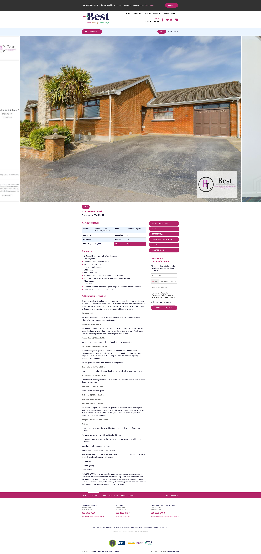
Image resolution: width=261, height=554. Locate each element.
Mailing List (157, 13)
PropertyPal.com (173, 551)
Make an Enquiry (164, 308)
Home (128, 13)
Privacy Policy (114, 551)
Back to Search (92, 32)
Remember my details (162, 302)
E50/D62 (98, 244)
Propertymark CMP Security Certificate (156, 527)
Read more (149, 5)
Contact (174, 13)
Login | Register (172, 495)
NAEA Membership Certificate (102, 527)
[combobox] (155, 281)
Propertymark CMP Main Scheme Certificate (127, 527)
